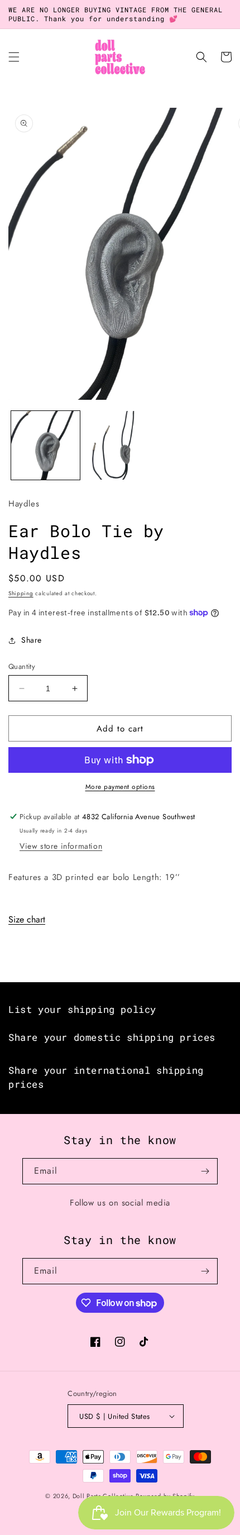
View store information (61, 846)
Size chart (26, 919)
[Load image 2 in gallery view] (119, 445)
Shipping (20, 593)
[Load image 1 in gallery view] (45, 445)
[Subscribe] (205, 1171)
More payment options (120, 787)
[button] (14, 57)
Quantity (21, 666)
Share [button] (31, 639)
